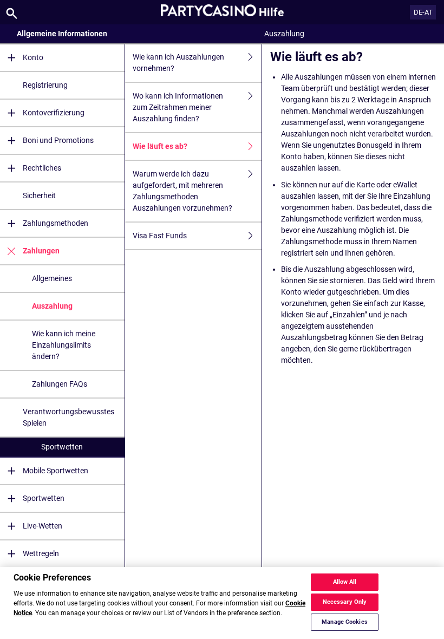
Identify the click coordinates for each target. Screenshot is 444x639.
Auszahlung (52, 306)
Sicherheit (39, 195)
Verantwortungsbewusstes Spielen (68, 417)
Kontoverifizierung (53, 112)
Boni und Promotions (58, 140)
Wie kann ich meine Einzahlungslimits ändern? (63, 345)
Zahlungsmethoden (55, 223)
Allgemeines (52, 278)
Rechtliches (42, 168)
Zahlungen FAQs (59, 384)
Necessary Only (345, 601)
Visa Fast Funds (160, 235)
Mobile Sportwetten (55, 470)
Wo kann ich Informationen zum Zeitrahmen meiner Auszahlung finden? (178, 107)
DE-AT (423, 12)
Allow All (345, 581)
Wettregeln (41, 553)
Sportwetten (62, 446)
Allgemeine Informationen (62, 33)
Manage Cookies (345, 621)
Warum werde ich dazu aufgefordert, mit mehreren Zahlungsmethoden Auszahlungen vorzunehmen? (182, 190)
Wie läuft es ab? (160, 146)
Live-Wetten (42, 525)
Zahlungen (41, 250)
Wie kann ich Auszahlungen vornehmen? (178, 63)
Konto (33, 57)
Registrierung (45, 85)
